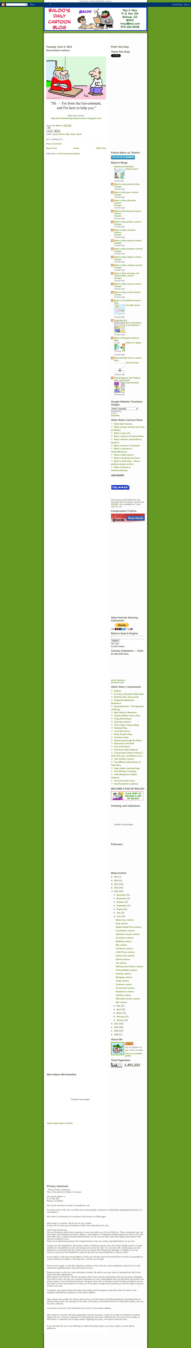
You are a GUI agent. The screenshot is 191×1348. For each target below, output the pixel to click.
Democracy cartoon (125, 920)
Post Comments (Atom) (69, 153)
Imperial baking (132, 383)
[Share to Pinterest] (58, 131)
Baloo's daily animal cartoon (127, 292)
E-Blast (117, 691)
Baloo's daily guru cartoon (126, 192)
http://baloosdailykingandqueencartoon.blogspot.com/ (76, 118)
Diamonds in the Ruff (124, 743)
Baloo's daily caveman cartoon (128, 265)
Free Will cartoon (133, 305)
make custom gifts (55, 1123)
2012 (116, 891)
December (121, 895)
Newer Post (51, 148)
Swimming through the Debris (128, 740)
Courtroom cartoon (124, 938)
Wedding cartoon (124, 941)
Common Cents (121, 737)
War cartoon (121, 945)
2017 (116, 877)
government (58, 134)
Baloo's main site (122, 433)
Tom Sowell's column (124, 759)
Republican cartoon (125, 991)
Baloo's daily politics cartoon (127, 222)
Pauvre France (132, 169)
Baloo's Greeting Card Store (127, 458)
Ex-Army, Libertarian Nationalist (129, 694)
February (121, 1016)
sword (78, 134)
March (120, 1013)
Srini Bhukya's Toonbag (125, 771)
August (120, 909)
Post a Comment (54, 144)
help (67, 134)
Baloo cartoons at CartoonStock (129, 436)
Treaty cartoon (122, 981)
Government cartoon (125, 988)
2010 (116, 1027)
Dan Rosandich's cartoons (126, 784)
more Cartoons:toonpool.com (118, 681)
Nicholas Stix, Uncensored (126, 697)
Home (76, 148)
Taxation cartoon (123, 995)
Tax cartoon (121, 963)
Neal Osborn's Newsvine (125, 712)
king (73, 134)
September (122, 906)
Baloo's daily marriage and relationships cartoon (126, 274)
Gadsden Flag (120, 728)
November (122, 898)
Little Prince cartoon (125, 952)
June (119, 916)
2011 (116, 1024)
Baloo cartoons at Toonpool (127, 446)
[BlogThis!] (50, 131)
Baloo (59, 125)
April (119, 1009)
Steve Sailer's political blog (127, 768)
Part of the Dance (122, 746)
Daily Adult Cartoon (123, 424)
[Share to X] (53, 131)
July (119, 913)
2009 (116, 1031)
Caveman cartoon (124, 984)
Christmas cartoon (124, 948)
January (120, 1020)
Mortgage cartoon (124, 977)
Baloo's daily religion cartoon (127, 257)
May (119, 1006)
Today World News (122, 719)
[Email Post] (76, 128)
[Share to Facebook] (56, 131)
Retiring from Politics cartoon (129, 966)
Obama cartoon (123, 959)
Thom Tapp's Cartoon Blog (126, 725)
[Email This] (47, 131)
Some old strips (132, 363)
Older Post (101, 148)
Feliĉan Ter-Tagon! (133, 343)
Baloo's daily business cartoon (128, 249)
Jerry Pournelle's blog (124, 781)
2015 (116, 881)
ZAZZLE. (115, 504)
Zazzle (70, 1123)
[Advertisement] (95, 38)
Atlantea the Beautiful (124, 166)
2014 (116, 884)
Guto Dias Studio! (122, 722)
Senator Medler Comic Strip (127, 716)
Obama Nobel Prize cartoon (128, 927)
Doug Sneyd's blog (123, 734)
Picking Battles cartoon (126, 970)
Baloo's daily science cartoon (127, 284)
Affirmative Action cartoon (128, 999)
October (120, 902)
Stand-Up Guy (120, 320)
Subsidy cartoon (123, 974)
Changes (118, 187)
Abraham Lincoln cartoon (127, 934)
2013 (116, 888)
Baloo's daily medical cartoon (128, 240)
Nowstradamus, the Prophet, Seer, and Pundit (127, 379)
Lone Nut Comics (122, 731)
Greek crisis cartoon (125, 956)
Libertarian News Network (126, 750)
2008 (116, 1034)
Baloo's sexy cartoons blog (126, 184)
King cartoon (122, 923)
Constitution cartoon (125, 931)
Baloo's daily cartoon (124, 455)
